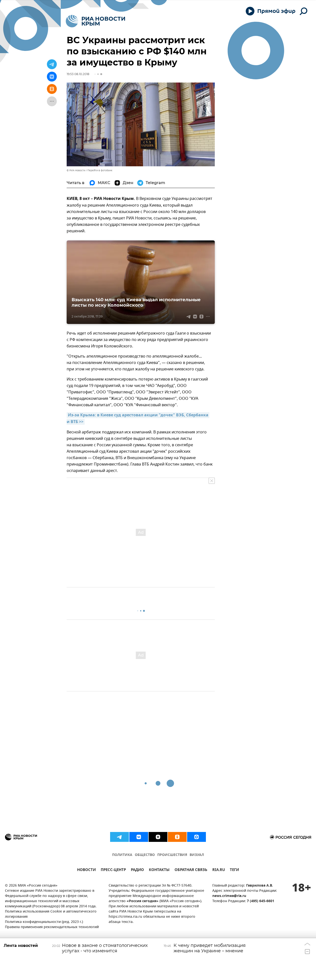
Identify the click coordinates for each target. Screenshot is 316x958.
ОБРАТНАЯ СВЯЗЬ (191, 870)
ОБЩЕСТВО (145, 855)
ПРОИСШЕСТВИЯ (172, 855)
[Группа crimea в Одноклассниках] (177, 837)
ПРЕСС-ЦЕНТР (113, 870)
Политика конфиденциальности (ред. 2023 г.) (44, 922)
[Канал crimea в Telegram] (119, 837)
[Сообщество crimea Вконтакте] (138, 837)
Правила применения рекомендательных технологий (52, 927)
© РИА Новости (76, 170)
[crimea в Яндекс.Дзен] (158, 837)
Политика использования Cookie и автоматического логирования (51, 914)
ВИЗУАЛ (197, 855)
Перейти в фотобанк (99, 170)
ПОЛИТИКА (122, 855)
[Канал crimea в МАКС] (196, 837)
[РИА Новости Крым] (95, 21)
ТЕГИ (234, 870)
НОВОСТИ (86, 870)
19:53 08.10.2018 (78, 74)
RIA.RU (218, 870)
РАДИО (137, 870)
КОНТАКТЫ (159, 870)
